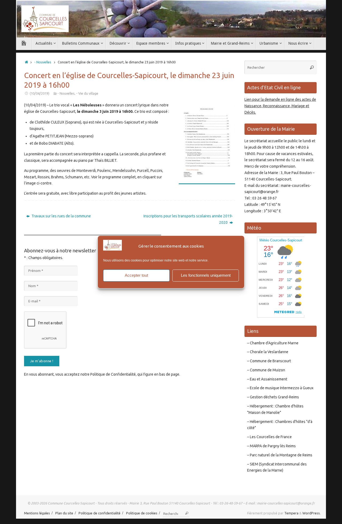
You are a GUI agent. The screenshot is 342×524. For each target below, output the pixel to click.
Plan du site (64, 513)
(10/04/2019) (39, 93)
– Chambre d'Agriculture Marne (272, 343)
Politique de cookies (141, 513)
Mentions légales (37, 513)
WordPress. (311, 513)
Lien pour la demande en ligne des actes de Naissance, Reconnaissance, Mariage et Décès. (280, 105)
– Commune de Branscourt (269, 361)
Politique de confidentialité (100, 513)
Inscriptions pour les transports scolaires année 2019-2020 (188, 219)
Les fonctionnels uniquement (206, 275)
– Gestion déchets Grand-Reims (273, 397)
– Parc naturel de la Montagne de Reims (279, 455)
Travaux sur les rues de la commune (61, 216)
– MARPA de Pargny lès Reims (271, 446)
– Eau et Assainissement (267, 379)
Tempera (291, 513)
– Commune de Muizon (266, 370)
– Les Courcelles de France (269, 437)
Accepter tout (136, 275)
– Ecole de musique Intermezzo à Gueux (280, 388)
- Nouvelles (42, 62)
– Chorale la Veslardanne (267, 352)
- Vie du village (87, 93)
